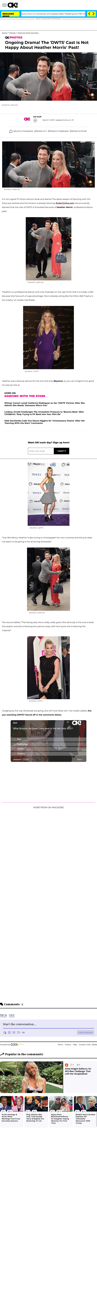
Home (4, 33)
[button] (5, 5)
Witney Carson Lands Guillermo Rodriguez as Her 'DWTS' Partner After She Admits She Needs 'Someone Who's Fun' (44, 404)
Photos (12, 33)
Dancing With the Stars (28, 33)
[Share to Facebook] (23, 131)
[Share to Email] (78, 131)
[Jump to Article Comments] (10, 131)
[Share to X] (40, 131)
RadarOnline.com (65, 203)
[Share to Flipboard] (58, 131)
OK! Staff (37, 117)
